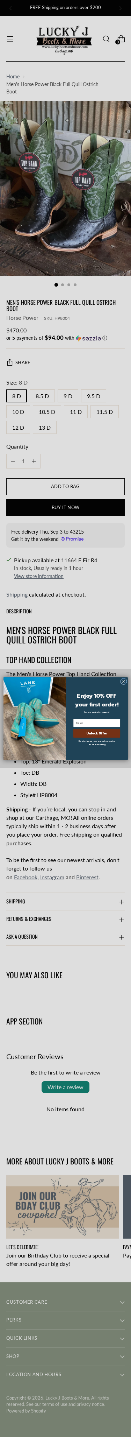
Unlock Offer (96, 733)
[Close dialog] (123, 681)
